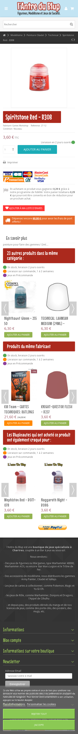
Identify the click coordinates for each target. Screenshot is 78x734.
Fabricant (7, 125)
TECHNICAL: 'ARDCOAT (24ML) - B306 (18, 321)
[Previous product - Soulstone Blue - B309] (72, 39)
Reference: (35, 125)
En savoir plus (16, 238)
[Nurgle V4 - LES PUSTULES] (20, 385)
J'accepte (39, 725)
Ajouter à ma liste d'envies (25, 208)
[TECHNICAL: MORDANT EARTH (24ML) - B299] (57, 297)
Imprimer (12, 162)
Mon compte (12, 640)
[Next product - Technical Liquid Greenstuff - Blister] (74, 39)
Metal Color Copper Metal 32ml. (54, 479)
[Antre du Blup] (39, 8)
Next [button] (73, 309)
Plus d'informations (14, 704)
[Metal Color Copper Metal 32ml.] (57, 467)
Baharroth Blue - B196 (20, 476)
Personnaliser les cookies (41, 704)
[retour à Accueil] (4, 35)
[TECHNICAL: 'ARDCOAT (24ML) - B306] (20, 297)
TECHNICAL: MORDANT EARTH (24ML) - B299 (55, 321)
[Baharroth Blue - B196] (20, 467)
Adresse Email (13, 671)
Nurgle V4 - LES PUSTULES (14, 409)
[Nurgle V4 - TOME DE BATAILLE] (57, 374)
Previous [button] (5, 309)
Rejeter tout (39, 713)
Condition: (8, 128)
